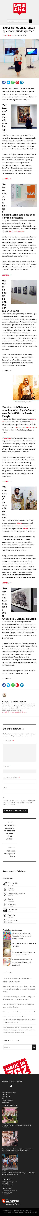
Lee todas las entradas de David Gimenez (14, 712)
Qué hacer (12, 910)
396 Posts (11, 901)
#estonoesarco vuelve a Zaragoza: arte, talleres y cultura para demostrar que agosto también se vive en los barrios (19, 1030)
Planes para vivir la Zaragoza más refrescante (19, 1012)
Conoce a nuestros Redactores (14, 871)
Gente (10, 899)
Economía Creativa (16, 894)
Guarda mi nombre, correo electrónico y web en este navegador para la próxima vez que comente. (19, 803)
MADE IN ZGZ (6, 1096)
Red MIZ (11, 915)
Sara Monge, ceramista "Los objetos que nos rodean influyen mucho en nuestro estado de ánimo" (17, 1149)
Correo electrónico (12, 777)
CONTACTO (5, 1102)
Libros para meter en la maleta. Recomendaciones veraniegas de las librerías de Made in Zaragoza (19, 1019)
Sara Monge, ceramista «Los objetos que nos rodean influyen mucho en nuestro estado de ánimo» (19, 989)
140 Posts (10, 885)
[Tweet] (8, 82)
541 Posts (10, 922)
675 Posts (10, 917)
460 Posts (11, 890)
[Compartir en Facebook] (4, 82)
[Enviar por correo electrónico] (22, 82)
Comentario (9, 741)
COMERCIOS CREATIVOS (9, 1093)
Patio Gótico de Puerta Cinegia (26, 427)
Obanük (19, 523)
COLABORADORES (7, 1100)
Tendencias (13, 920)
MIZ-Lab (11, 904)
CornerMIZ (12, 883)
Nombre (7, 766)
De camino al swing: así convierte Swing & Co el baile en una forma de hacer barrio (18, 1173)
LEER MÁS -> (6, 179)
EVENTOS (4, 1095)
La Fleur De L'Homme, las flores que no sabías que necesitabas (17, 1126)
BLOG (3, 1098)
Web (5, 787)
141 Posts (10, 906)
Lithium (25, 528)
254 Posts (10, 896)
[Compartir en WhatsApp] (13, 82)
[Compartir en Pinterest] (17, 82)
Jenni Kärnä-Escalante (16, 231)
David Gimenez (8, 35)
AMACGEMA (6, 438)
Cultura (11, 888)
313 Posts (10, 912)
